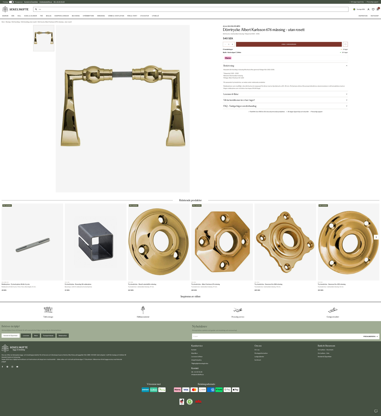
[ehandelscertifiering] (189, 402)
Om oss (256, 350)
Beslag (8, 22)
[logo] (15, 9)
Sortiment (257, 360)
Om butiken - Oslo (323, 353)
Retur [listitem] (36, 335)
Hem (3, 22)
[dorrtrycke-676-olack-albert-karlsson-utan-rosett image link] (123, 108)
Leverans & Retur (197, 356)
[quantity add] (232, 44)
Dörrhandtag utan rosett (29, 22)
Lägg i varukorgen (289, 44)
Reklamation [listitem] (63, 335)
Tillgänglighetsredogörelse (199, 363)
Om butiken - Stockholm (325, 350)
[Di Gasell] (181, 402)
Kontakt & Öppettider (31, 2)
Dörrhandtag (16, 22)
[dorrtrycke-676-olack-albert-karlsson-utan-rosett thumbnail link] (43, 38)
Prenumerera (369, 336)
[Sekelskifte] (64, 348)
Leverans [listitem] (26, 335)
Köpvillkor (194, 353)
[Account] (368, 9)
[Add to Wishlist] (345, 44)
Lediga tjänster (259, 356)
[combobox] (192, 9)
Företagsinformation (260, 353)
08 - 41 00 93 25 (59, 2)
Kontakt (193, 350)
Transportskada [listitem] (48, 335)
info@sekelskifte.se (45, 2)
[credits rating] (198, 402)
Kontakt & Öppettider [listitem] (11, 335)
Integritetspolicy (196, 360)
